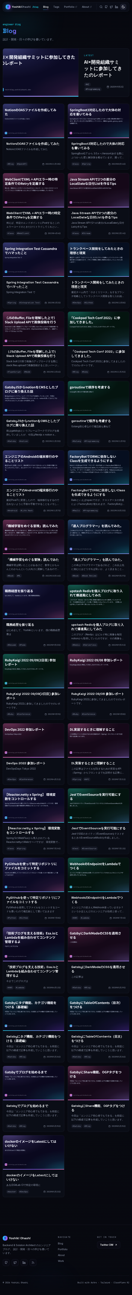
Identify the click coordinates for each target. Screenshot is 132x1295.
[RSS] (33, 1262)
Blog (45, 6)
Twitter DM (106, 1244)
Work (61, 1260)
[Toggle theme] (123, 7)
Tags (56, 6)
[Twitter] (111, 6)
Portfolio (69, 6)
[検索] (101, 6)
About (85, 6)
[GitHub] (106, 6)
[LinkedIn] (116, 6)
